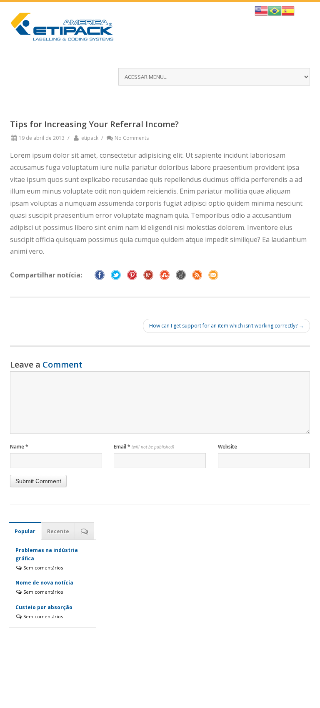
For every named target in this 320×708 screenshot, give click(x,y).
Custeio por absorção (43, 607)
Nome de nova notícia (44, 582)
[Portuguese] (274, 10)
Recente (58, 531)
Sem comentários (42, 567)
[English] (261, 10)
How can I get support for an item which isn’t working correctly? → (226, 325)
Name (19, 446)
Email (144, 446)
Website (227, 446)
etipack (89, 137)
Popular (25, 531)
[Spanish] (288, 10)
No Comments (132, 137)
